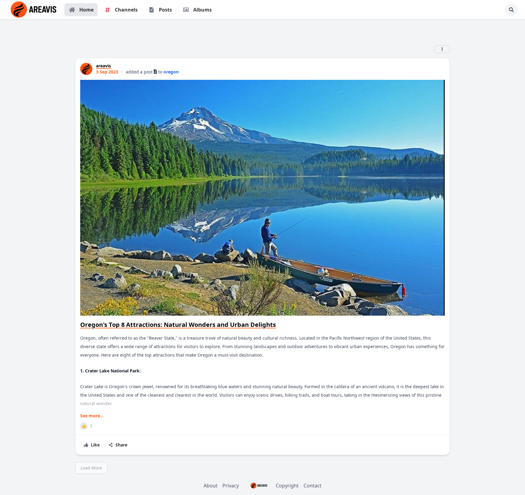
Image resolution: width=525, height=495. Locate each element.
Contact (312, 485)
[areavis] (86, 69)
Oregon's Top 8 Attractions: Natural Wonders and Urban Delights (178, 324)
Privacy (230, 485)
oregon (171, 72)
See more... (92, 416)
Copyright (287, 485)
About (211, 485)
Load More (91, 468)
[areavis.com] (33, 10)
